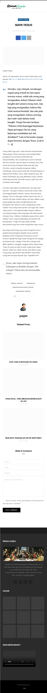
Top (24, 688)
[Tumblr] (34, 296)
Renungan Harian (23, 291)
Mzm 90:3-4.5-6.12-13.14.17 (28, 79)
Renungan (31, 283)
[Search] (41, 6)
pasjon (23, 316)
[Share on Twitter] (23, 38)
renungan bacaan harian (23, 287)
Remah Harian (23, 19)
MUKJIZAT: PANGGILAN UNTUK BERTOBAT (23, 438)
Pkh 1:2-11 (13, 79)
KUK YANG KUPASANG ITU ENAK (23, 362)
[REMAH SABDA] (16, 6)
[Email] (30, 296)
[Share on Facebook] (18, 38)
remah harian (17, 283)
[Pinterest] (27, 296)
